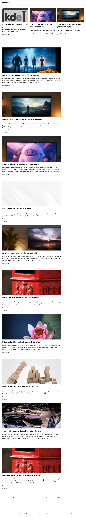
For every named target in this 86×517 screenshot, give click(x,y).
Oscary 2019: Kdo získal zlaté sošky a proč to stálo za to (21, 431)
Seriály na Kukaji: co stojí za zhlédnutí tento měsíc (19, 253)
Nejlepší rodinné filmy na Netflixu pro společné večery (21, 342)
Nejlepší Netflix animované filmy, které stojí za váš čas (21, 164)
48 (46, 497)
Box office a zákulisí (6, 85)
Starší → (59, 497)
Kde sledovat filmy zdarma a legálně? (15, 24)
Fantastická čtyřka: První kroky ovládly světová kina (20, 75)
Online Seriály (6, 2)
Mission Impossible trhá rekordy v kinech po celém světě (21, 475)
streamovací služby (5, 34)
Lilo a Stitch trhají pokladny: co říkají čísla (17, 208)
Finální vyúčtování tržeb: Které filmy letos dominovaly (21, 297)
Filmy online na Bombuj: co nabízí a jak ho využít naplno (22, 119)
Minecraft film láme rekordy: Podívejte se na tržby (20, 386)
